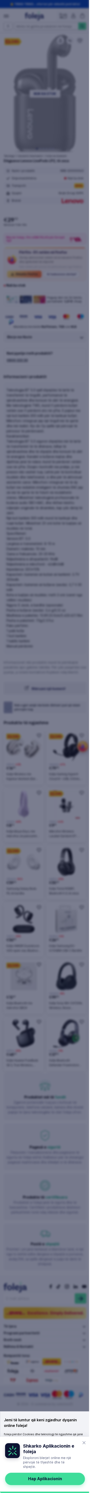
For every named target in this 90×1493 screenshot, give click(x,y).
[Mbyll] (84, 1442)
